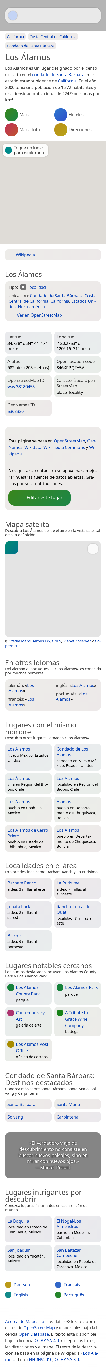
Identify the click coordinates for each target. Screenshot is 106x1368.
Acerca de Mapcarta (24, 1321)
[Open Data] (21, 433)
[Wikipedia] (53, 462)
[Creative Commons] (73, 1311)
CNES (56, 640)
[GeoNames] (22, 462)
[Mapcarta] (12, 15)
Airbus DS (41, 640)
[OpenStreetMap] (12, 462)
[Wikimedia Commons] (43, 462)
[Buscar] (94, 15)
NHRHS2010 (40, 1359)
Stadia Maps (20, 640)
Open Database (34, 1334)
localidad (37, 287)
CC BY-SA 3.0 (67, 1359)
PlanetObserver (77, 640)
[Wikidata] (33, 462)
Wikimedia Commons (64, 447)
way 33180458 (21, 387)
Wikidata (32, 447)
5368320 (15, 411)
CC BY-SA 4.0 (46, 1340)
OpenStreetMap (69, 441)
